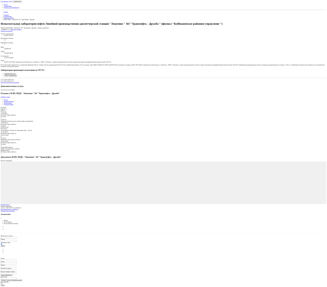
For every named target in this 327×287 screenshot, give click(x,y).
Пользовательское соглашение (9, 209)
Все (6, 100)
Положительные (9, 101)
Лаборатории (8, 6)
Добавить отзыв (5, 97)
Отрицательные (8, 104)
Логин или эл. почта (7, 236)
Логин (2, 258)
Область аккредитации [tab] (10, 75)
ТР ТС (6, 4)
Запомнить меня (5, 242)
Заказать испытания (6, 31)
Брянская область (9, 18)
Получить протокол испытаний (10, 82)
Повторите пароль (6, 268)
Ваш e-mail (4, 277)
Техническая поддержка (8, 211)
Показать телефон (16, 29)
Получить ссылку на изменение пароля (11, 280)
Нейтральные (8, 103)
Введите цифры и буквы (8, 271)
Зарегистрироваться (6, 275)
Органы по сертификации (11, 7)
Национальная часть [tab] (10, 73)
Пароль (3, 239)
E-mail (2, 261)
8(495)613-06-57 (5, 205)
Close (2, 285)
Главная (6, 15)
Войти (6, 12)
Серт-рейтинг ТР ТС (7, 1)
